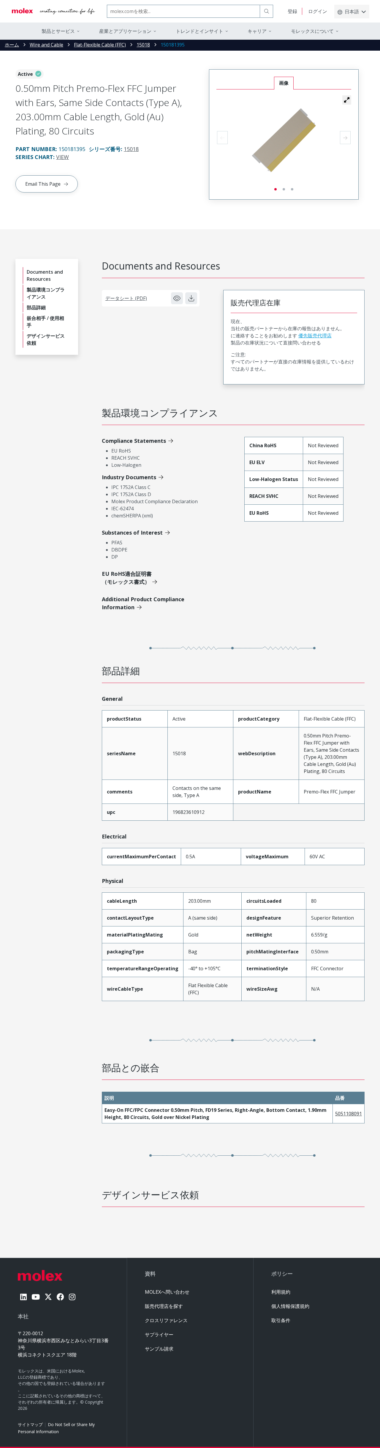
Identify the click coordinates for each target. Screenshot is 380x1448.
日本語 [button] (352, 11)
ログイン (317, 11)
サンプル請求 (159, 1349)
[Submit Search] (266, 11)
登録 (292, 11)
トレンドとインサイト (199, 31)
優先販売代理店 (315, 335)
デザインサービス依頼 (46, 339)
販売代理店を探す (164, 1306)
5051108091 (348, 1113)
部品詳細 (36, 307)
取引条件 (280, 1320)
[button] (346, 99)
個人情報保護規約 (290, 1306)
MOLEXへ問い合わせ (167, 1292)
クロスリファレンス (166, 1320)
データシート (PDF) (126, 298)
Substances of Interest (132, 532)
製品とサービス (58, 31)
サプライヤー (159, 1334)
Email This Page (43, 184)
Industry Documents (129, 477)
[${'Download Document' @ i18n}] (191, 298)
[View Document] (177, 298)
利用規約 (280, 1292)
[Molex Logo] (53, 11)
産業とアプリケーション (125, 31)
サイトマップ (30, 1424)
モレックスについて (312, 31)
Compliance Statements (134, 440)
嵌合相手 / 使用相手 (45, 321)
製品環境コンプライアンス (46, 293)
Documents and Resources (45, 275)
